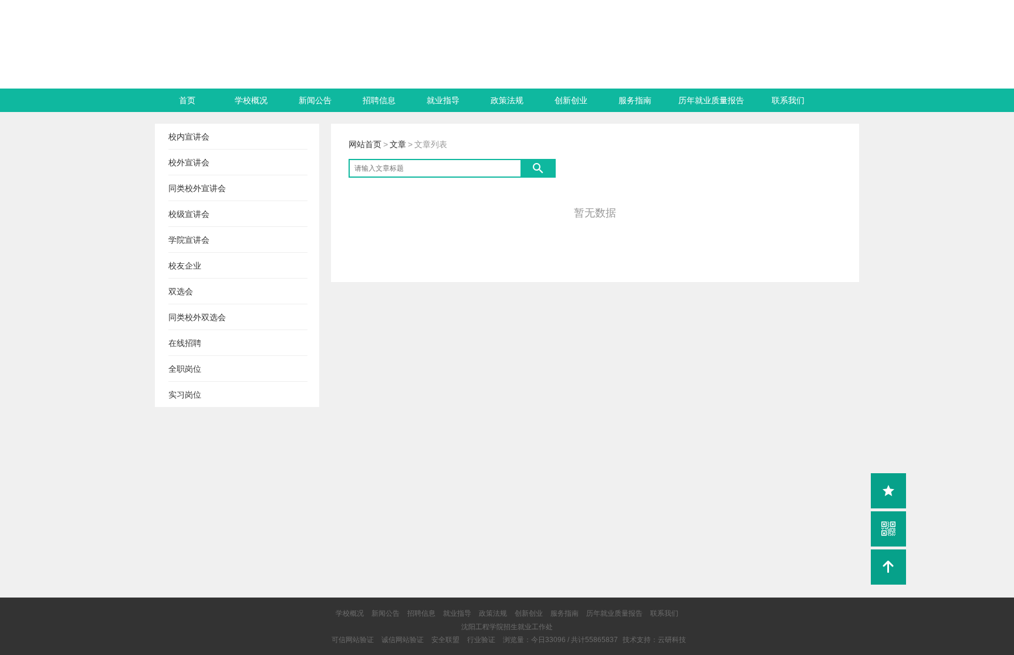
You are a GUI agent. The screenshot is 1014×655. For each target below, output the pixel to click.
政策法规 (507, 100)
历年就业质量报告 (711, 100)
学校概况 (251, 100)
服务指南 (634, 100)
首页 (187, 100)
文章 (398, 144)
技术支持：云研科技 (654, 640)
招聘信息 (379, 100)
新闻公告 (315, 100)
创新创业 (571, 100)
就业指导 (443, 100)
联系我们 (788, 100)
